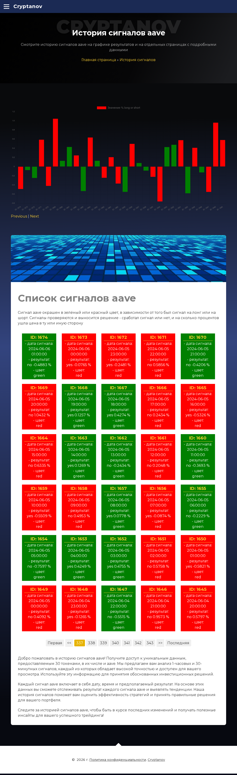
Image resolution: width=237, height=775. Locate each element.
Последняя (178, 643)
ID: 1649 (39, 589)
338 (91, 643)
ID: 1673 (78, 337)
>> (160, 643)
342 (138, 643)
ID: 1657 (118, 488)
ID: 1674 (39, 337)
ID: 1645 (197, 589)
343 (150, 643)
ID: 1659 (39, 488)
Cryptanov (27, 6)
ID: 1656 (158, 488)
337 (79, 643)
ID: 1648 (79, 589)
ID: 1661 (158, 438)
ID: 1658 (79, 488)
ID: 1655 (198, 488)
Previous (19, 216)
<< (69, 643)
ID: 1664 (39, 438)
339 (103, 643)
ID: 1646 (158, 589)
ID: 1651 (158, 539)
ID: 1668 (78, 387)
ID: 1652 (118, 539)
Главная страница (98, 60)
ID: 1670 (197, 337)
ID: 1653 (79, 539)
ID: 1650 (197, 539)
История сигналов (138, 60)
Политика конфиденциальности (117, 760)
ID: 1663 (78, 438)
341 (127, 643)
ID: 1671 (158, 337)
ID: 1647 (118, 589)
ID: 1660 (197, 438)
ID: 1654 (39, 539)
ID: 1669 (39, 387)
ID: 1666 (158, 387)
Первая (55, 643)
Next (34, 216)
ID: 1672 (118, 337)
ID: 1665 (198, 387)
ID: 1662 (118, 438)
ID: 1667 (118, 387)
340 (115, 643)
